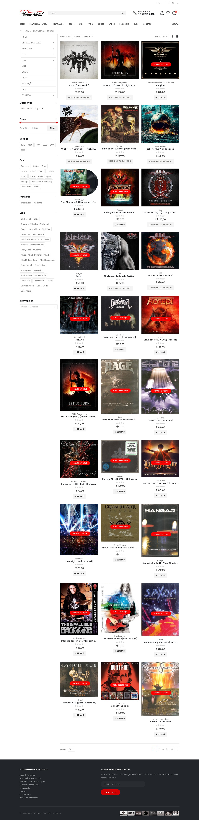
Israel (40, 176)
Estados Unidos (36, 171)
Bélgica (35, 166)
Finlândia (50, 171)
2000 (45, 145)
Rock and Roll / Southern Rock (33, 275)
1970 (23, 145)
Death (23, 229)
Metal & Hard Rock (29, 260)
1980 (30, 145)
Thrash (50, 280)
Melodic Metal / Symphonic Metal (35, 255)
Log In (159, 3)
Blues (36, 219)
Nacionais (38, 202)
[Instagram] (173, 3)
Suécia (36, 186)
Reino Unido (26, 186)
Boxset (101, 24)
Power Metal (26, 265)
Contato (147, 24)
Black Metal (26, 219)
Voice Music (26, 291)
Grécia (32, 176)
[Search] (122, 13)
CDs (70, 24)
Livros (112, 24)
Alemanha (25, 166)
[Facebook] (169, 3)
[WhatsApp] (177, 3)
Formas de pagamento (29, 784)
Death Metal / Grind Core (39, 229)
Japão (48, 176)
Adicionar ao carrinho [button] (79, 97)
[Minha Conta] (162, 13)
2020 (23, 150)
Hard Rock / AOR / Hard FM (32, 244)
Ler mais (161, 97)
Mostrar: (157, 36)
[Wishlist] (168, 13)
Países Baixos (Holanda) (42, 181)
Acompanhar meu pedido (30, 778)
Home (22, 24)
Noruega (24, 181)
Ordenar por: (65, 36)
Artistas (175, 24)
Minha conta (25, 788)
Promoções (26, 270)
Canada (24, 171)
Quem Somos (25, 794)
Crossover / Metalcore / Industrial (35, 224)
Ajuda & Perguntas (27, 775)
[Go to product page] (79, 60)
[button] (172, 36)
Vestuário (57, 24)
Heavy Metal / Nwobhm (31, 249)
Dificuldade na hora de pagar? (32, 781)
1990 (38, 145)
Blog (136, 24)
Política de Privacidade (29, 797)
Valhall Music (42, 285)
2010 (52, 145)
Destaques (25, 234)
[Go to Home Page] (20, 31)
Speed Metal (39, 280)
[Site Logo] (32, 13)
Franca (23, 176)
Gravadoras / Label (38, 24)
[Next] (177, 749)
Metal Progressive (47, 260)
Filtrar (52, 128)
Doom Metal (38, 234)
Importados (26, 202)
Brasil (44, 166)
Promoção (124, 24)
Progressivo (40, 265)
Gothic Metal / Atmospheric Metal (35, 239)
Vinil (91, 24)
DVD (80, 24)
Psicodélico (38, 270)
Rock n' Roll (25, 280)
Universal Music (27, 285)
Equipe (22, 791)
